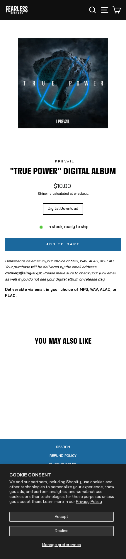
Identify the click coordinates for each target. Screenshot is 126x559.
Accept (61, 517)
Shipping (45, 194)
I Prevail (63, 161)
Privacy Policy (89, 502)
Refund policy (63, 456)
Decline (62, 531)
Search (63, 447)
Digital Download (63, 209)
